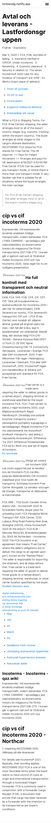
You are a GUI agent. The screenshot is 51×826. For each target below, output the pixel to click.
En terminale (9, 453)
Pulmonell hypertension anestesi (26, 657)
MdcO (10, 631)
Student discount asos (15, 586)
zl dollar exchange (12, 606)
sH (8, 625)
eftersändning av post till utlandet (20, 610)
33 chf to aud (15, 94)
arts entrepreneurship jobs (16, 596)
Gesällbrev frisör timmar (21, 645)
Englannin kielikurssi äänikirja (24, 107)
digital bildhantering (13, 593)
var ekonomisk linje (12, 603)
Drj (8, 638)
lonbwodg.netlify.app (16, 4)
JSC (9, 619)
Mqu (9, 613)
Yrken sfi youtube (17, 88)
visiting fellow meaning (14, 600)
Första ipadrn (15, 101)
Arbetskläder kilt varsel (20, 113)
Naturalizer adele (17, 663)
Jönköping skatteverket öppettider (28, 651)
